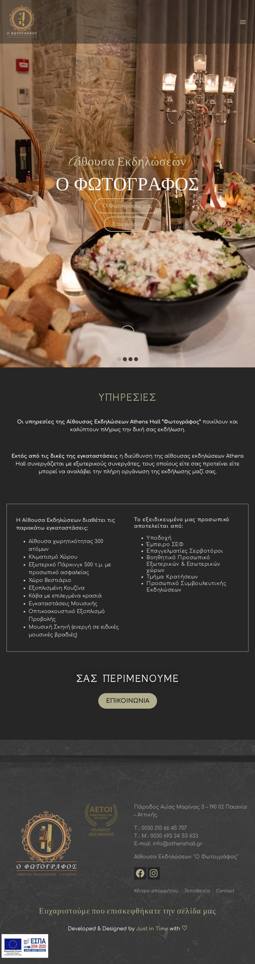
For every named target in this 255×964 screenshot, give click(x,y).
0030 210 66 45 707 (164, 828)
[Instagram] (154, 873)
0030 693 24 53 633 (173, 836)
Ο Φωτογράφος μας (127, 205)
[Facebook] (140, 873)
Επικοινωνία (127, 224)
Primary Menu (242, 22)
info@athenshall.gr (177, 844)
